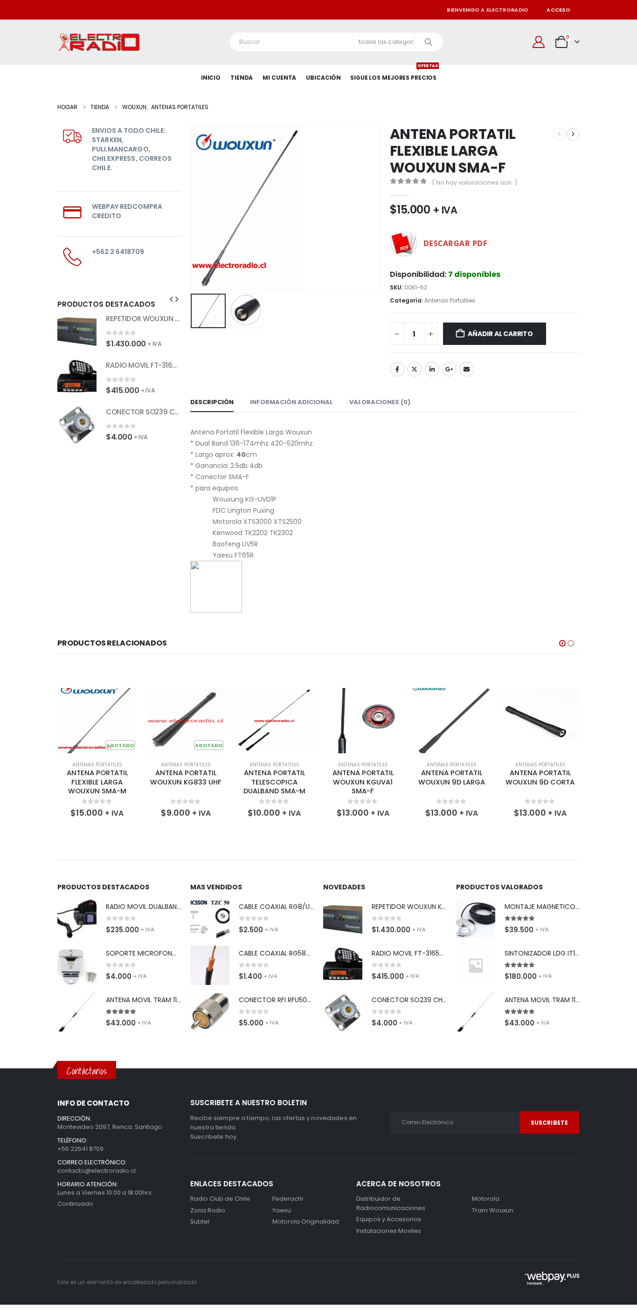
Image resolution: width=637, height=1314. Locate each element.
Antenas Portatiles (449, 300)
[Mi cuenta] (539, 42)
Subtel (199, 1221)
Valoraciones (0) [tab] (379, 402)
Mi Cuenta (279, 78)
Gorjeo (414, 369)
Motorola (286, 1221)
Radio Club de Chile (220, 1198)
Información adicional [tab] (291, 402)
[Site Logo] (99, 42)
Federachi (287, 1198)
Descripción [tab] (212, 402)
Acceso (558, 10)
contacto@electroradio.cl (96, 1170)
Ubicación (323, 78)
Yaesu (281, 1210)
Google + (449, 369)
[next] (573, 134)
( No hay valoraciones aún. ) (474, 182)
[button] (193, 208)
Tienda (241, 78)
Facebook (397, 369)
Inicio (211, 78)
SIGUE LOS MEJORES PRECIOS (393, 73)
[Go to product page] (77, 331)
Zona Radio (207, 1210)
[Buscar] (428, 42)
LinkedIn (431, 369)
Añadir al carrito (500, 333)
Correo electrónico (466, 369)
